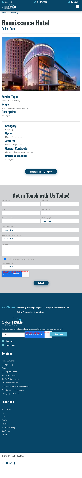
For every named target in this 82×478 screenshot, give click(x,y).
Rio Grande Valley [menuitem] (8, 427)
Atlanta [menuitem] (4, 435)
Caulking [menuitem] (5, 368)
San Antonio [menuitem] (6, 431)
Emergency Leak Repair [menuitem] (10, 393)
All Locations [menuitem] (6, 409)
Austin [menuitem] (4, 413)
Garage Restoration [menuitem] (9, 375)
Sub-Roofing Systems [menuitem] (10, 383)
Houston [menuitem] (5, 424)
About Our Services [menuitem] (9, 361)
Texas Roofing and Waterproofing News (29, 307)
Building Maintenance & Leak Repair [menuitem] (15, 386)
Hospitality (14, 12)
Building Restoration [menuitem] (9, 372)
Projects (4, 12)
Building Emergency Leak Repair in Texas (30, 312)
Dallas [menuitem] (4, 416)
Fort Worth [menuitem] (6, 420)
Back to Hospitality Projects (41, 171)
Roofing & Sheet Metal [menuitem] (10, 379)
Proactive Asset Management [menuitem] (13, 390)
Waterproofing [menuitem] (7, 364)
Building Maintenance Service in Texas (57, 307)
